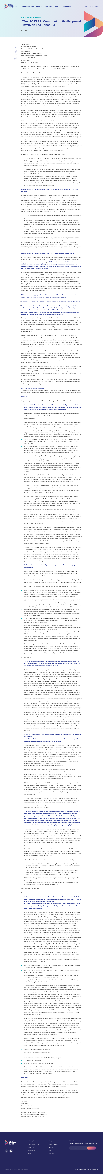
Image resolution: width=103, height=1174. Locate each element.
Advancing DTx (32, 1150)
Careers (96, 6)
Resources (39, 6)
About (91, 6)
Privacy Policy (78, 1169)
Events (57, 6)
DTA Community (54, 1144)
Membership (66, 6)
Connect (51, 1154)
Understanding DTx (27, 6)
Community (48, 6)
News (86, 6)
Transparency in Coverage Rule (90, 1169)
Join (50, 1150)
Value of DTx (31, 1147)
